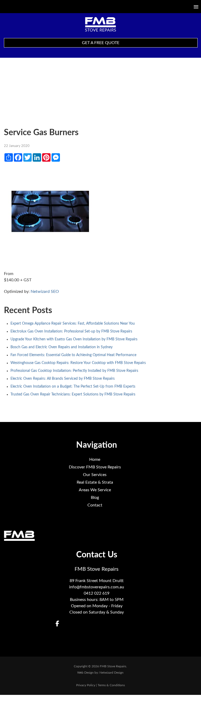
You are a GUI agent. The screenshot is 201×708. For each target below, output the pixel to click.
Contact (94, 505)
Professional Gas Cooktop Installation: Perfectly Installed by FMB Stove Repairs (74, 371)
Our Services (95, 475)
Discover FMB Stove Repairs (95, 467)
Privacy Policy (85, 685)
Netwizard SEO (45, 291)
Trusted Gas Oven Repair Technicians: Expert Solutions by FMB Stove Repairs (72, 394)
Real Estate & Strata (95, 482)
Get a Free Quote (100, 43)
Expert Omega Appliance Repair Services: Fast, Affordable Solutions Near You (72, 323)
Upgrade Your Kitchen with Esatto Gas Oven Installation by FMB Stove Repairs (73, 339)
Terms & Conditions (111, 685)
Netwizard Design (111, 672)
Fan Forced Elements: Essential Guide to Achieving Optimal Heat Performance (73, 355)
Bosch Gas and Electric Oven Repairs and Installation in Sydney (61, 347)
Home (94, 459)
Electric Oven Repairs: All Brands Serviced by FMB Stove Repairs (62, 379)
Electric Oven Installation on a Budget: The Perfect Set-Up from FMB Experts (72, 386)
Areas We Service (95, 490)
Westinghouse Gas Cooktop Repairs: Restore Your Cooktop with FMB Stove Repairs (78, 363)
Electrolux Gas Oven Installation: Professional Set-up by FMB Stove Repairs (71, 331)
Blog (95, 497)
